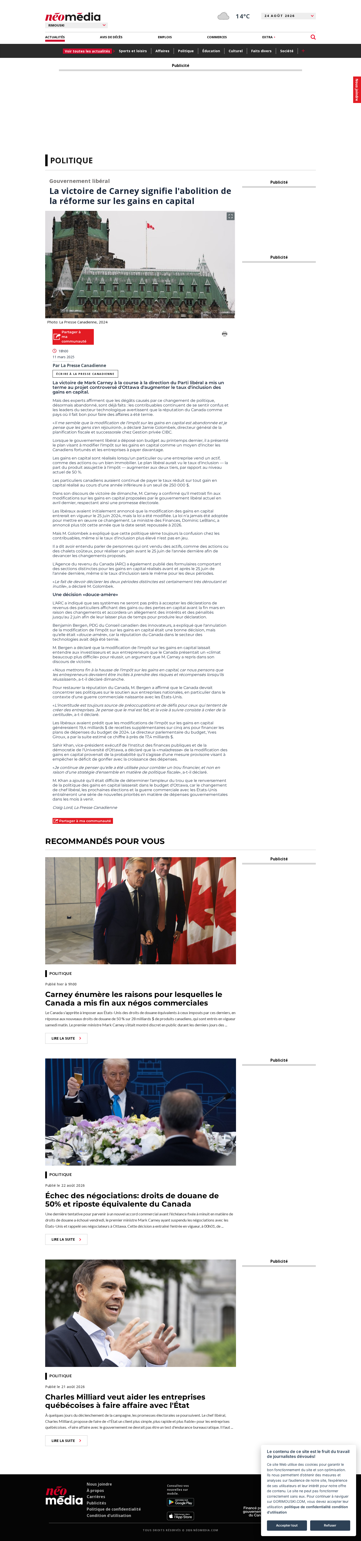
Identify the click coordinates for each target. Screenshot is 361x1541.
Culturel (236, 51)
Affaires (162, 51)
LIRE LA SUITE (63, 1038)
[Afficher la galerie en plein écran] (230, 216)
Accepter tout (287, 1525)
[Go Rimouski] (64, 1502)
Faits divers (261, 51)
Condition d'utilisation (109, 1515)
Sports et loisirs (133, 51)
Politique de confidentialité (114, 1509)
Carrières (96, 1496)
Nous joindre (99, 1484)
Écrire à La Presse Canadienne (85, 374)
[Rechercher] (313, 37)
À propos (95, 1490)
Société (286, 51)
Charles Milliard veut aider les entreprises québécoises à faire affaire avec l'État (125, 1401)
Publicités (96, 1503)
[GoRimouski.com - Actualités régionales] (72, 17)
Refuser (330, 1525)
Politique (186, 51)
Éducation (211, 51)
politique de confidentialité (307, 1507)
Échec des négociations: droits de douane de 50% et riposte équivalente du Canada (132, 1200)
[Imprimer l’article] (225, 334)
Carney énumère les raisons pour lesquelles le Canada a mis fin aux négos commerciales (133, 998)
